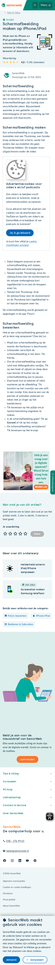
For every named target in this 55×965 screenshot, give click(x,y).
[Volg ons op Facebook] (4, 861)
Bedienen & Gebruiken (20, 624)
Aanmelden (27, 759)
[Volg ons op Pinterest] (35, 861)
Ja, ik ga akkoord (20, 232)
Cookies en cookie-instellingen (17, 887)
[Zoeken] (35, 5)
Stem (37, 533)
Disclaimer (8, 893)
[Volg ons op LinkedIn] (19, 861)
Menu (44, 5)
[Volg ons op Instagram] (12, 861)
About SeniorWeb (11, 906)
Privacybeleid (9, 900)
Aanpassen (37, 959)
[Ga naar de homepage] (14, 5)
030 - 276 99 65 (15, 841)
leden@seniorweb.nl (17, 851)
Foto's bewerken (17, 616)
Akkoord (11, 959)
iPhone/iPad (43, 616)
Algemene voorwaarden (14, 881)
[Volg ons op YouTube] (27, 861)
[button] (5, 534)
